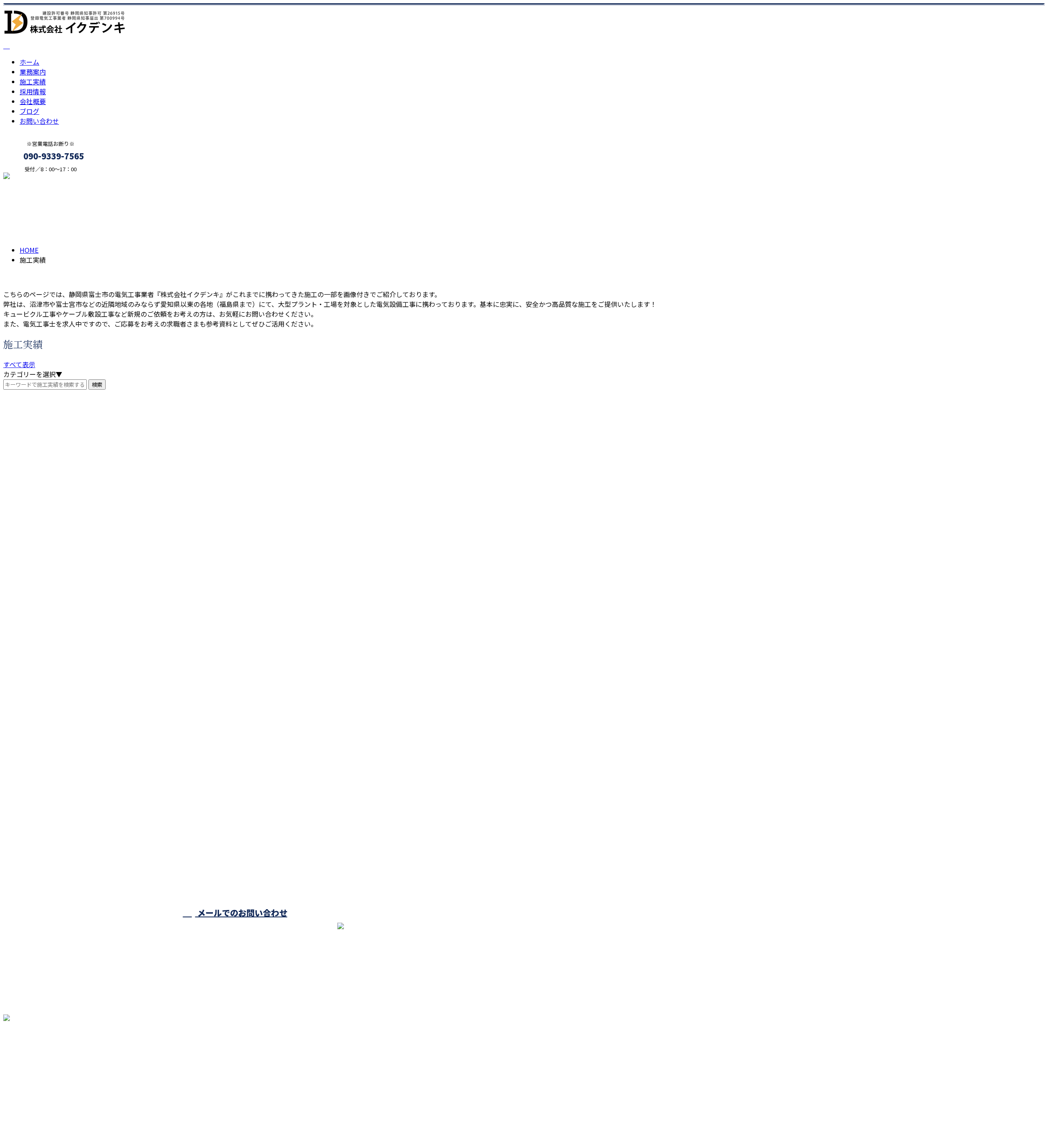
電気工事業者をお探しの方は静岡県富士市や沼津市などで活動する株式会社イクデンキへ (134, 1111)
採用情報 (33, 91)
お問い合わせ (39, 121)
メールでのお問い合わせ (241, 913)
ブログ (29, 111)
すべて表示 (19, 364)
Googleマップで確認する (43, 1062)
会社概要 (33, 101)
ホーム (29, 62)
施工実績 (33, 81)
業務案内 (33, 72)
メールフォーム (32, 177)
